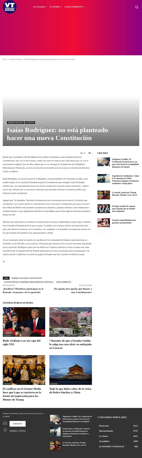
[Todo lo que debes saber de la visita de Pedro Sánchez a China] (70, 370)
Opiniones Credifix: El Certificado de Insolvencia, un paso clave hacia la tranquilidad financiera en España (77, 418)
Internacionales (15, 59)
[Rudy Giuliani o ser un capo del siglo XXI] (24, 322)
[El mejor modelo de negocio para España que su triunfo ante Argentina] (103, 208)
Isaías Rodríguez (63, 282)
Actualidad (7, 335)
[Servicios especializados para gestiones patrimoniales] (103, 222)
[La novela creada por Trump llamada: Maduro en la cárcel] (103, 195)
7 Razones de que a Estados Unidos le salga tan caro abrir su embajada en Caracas (70, 344)
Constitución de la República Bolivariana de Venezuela (28, 282)
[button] (136, 7)
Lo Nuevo (30, 122)
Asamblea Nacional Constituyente (26, 278)
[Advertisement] (71, 34)
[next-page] (103, 231)
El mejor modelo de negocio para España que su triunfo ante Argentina (123, 208)
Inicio (5, 59)
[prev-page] (99, 231)
